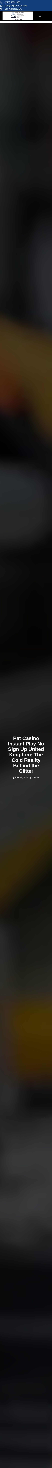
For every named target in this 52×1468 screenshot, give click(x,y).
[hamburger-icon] (40, 16)
